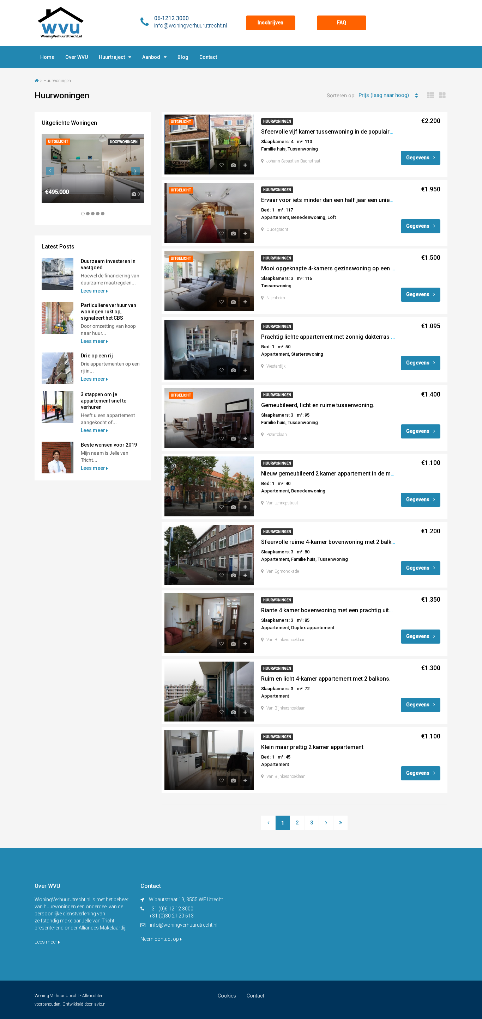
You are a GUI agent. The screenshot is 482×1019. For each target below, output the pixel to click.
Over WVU (76, 57)
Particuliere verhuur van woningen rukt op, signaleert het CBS (108, 311)
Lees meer (93, 291)
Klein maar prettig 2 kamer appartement (312, 747)
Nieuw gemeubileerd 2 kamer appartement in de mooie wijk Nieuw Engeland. (359, 473)
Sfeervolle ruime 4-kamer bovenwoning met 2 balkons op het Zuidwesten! (356, 542)
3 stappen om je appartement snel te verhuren (103, 401)
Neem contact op (160, 939)
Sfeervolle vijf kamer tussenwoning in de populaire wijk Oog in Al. (345, 131)
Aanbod (151, 57)
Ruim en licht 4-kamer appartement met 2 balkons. (326, 678)
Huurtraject (112, 57)
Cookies (227, 996)
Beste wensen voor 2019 (109, 445)
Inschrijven (270, 22)
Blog (182, 57)
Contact (208, 57)
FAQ (341, 22)
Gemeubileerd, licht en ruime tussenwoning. (317, 405)
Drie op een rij (97, 355)
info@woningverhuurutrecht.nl (183, 925)
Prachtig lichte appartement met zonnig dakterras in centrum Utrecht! (350, 336)
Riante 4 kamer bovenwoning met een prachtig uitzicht (331, 610)
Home (47, 57)
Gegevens (418, 157)
